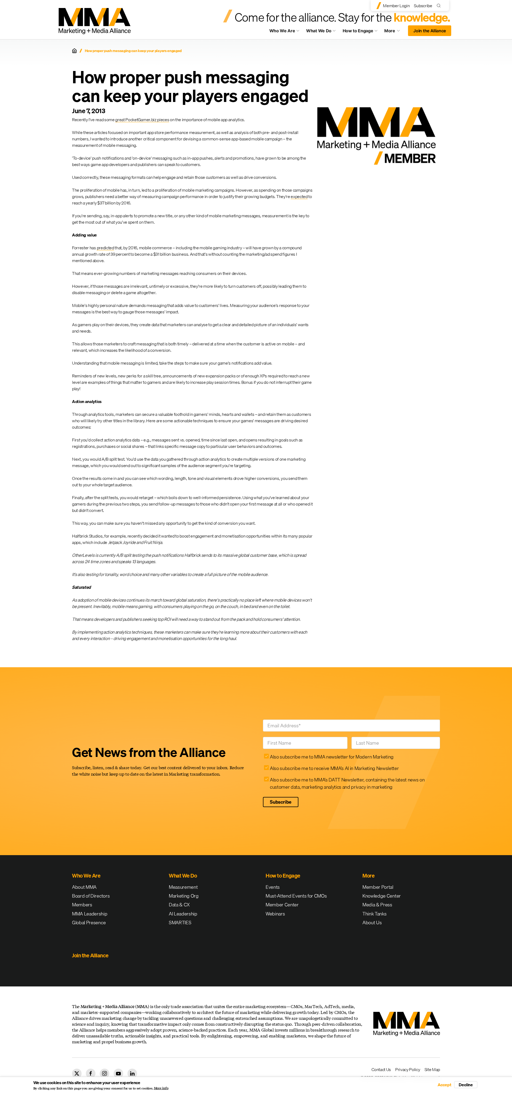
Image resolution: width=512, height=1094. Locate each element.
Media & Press (377, 905)
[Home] (74, 50)
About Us (372, 922)
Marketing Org (184, 896)
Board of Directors (91, 896)
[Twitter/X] (77, 1073)
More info (161, 1088)
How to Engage (358, 30)
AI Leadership (183, 914)
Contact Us (381, 1069)
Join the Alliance (429, 30)
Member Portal (377, 887)
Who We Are (282, 30)
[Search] (440, 5)
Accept (444, 1085)
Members (82, 905)
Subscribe (423, 5)
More (394, 32)
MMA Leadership (89, 914)
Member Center (282, 905)
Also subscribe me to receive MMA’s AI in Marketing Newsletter (334, 768)
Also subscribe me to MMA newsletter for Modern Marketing (332, 757)
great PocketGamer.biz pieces (142, 119)
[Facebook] (90, 1073)
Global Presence (89, 922)
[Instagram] (104, 1073)
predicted (105, 247)
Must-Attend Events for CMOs (296, 896)
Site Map (432, 1069)
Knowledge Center (381, 896)
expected (299, 196)
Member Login (396, 5)
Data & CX (179, 905)
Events (273, 887)
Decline (466, 1084)
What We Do (318, 30)
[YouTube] (118, 1073)
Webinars (275, 914)
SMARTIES (180, 922)
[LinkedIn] (132, 1073)
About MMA (84, 887)
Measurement (183, 887)
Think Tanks (374, 914)
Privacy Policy (407, 1069)
